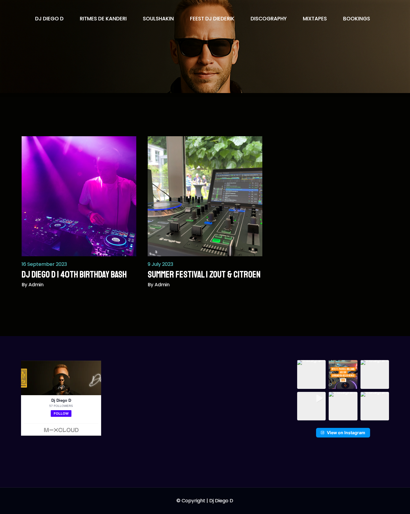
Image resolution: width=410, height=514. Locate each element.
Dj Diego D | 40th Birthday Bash (74, 274)
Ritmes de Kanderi (103, 18)
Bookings (356, 18)
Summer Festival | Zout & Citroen (204, 274)
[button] (311, 374)
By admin (33, 284)
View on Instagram (346, 432)
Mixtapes (315, 18)
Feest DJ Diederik (212, 18)
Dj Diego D (49, 18)
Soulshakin (158, 18)
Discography (269, 18)
